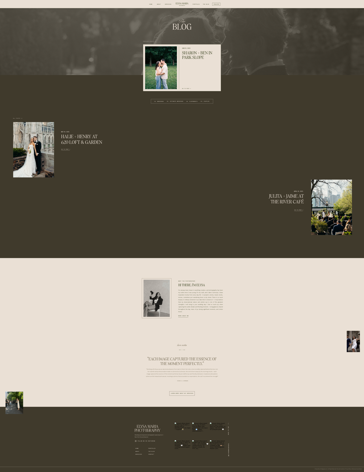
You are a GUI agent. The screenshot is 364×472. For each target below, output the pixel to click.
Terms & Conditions (341, 469)
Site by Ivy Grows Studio (357, 469)
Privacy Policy (348, 469)
